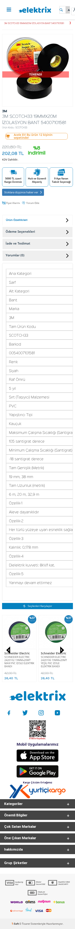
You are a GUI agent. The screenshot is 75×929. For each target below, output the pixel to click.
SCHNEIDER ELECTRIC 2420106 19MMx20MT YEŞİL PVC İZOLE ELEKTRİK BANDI (54, 661)
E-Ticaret (25, 923)
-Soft (16, 923)
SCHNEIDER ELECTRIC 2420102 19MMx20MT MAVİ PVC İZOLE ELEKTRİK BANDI (19, 661)
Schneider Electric (17, 653)
